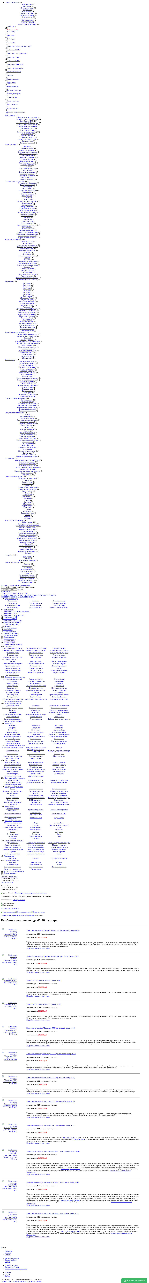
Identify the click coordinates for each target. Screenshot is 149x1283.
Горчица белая (27, 482)
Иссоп (27, 493)
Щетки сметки (27, 358)
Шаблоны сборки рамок (27, 154)
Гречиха (27, 485)
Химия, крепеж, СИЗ (27, 469)
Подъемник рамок (27, 177)
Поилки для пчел (27, 425)
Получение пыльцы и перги (27, 407)
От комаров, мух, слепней (27, 236)
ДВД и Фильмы (27, 522)
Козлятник (27, 498)
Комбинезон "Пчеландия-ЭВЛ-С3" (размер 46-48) (43, 1004)
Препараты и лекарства (27, 560)
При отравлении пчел (27, 208)
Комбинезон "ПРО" (13, 50)
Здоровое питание (27, 571)
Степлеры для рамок (27, 174)
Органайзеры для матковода (27, 261)
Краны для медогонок (27, 325)
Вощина (27, 146)
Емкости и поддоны (27, 382)
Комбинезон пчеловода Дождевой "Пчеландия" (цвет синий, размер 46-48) (52, 956)
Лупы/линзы (27, 254)
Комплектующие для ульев (26, 132)
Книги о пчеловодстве (27, 540)
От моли (27, 217)
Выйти (7, 1276)
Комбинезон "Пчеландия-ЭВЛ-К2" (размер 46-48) (43, 980)
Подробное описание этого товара (38, 948)
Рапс (27, 509)
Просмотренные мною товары (13, 871)
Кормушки (27, 557)
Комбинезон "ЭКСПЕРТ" (15, 64)
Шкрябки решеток (27, 356)
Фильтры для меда (27, 365)
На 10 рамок (27, 292)
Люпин (27, 500)
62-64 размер (10, 42)
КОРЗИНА (20, 595)
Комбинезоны (27, 4)
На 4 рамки (27, 287)
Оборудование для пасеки (14, 413)
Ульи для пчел (10, 115)
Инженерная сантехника (27, 465)
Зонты (27, 414)
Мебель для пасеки (27, 436)
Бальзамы (27, 564)
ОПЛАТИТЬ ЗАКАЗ (32, 595)
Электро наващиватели (27, 168)
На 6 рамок (27, 289)
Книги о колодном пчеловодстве (27, 526)
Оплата (7, 1255)
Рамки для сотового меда (27, 403)
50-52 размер (10, 32)
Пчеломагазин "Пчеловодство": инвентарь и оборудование (21, 1281)
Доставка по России (12, 1267)
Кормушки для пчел (27, 422)
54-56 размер (10, 35)
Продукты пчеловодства (26, 580)
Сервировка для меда (27, 402)
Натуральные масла (27, 577)
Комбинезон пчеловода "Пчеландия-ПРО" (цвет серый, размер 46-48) (50, 1101)
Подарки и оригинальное (27, 551)
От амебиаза (27, 197)
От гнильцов (27, 188)
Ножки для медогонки (27, 327)
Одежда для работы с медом (27, 380)
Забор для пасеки (27, 454)
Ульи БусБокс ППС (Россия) (27, 126)
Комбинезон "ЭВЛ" (13, 57)
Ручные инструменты (26, 462)
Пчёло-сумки (27, 392)
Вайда (27, 480)
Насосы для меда (27, 383)
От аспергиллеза (27, 199)
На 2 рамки (27, 283)
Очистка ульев (27, 349)
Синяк (27, 515)
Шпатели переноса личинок (27, 279)
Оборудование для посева (27, 478)
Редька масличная (27, 513)
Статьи (7, 1274)
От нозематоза (27, 192)
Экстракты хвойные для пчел (27, 212)
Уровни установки (27, 137)
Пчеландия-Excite (69, 1137)
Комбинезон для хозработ (15, 68)
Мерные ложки (27, 391)
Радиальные (27, 307)
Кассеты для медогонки (27, 323)
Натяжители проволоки (27, 176)
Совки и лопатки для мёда (27, 351)
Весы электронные (27, 369)
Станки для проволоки (27, 150)
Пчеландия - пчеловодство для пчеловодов (31, 893)
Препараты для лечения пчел (15, 181)
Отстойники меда (27, 374)
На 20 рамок (27, 294)
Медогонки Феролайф (27, 316)
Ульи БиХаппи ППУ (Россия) (27, 124)
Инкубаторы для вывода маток (27, 247)
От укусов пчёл (27, 227)
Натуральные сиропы (27, 578)
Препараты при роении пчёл (27, 201)
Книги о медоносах (27, 542)
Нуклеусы (27, 259)
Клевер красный (27, 496)
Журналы (27, 544)
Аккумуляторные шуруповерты (27, 456)
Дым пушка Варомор (27, 230)
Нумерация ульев (27, 134)
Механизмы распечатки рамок (27, 378)
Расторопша (27, 511)
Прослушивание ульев (27, 433)
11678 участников (19, 900)
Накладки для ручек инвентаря (27, 343)
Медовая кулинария (27, 531)
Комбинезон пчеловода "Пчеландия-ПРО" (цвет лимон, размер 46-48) (50, 1078)
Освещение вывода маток (27, 263)
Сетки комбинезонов (13, 72)
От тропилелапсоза (27, 194)
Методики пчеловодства (27, 533)
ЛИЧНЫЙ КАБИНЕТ (8, 595)
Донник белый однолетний (27, 489)
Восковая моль (27, 566)
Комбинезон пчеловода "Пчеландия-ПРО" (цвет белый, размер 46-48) (50, 1028)
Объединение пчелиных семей (27, 232)
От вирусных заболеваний (27, 183)
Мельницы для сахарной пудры (27, 440)
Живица (27, 568)
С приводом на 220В (27, 305)
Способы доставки (11, 1265)
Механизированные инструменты (26, 460)
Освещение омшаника (27, 434)
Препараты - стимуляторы (27, 190)
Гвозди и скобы (27, 170)
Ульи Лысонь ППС (26, 121)
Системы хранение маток (27, 274)
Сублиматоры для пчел (27, 210)
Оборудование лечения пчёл (26, 238)
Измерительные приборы (27, 385)
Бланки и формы (27, 547)
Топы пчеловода (27, 21)
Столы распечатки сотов (26, 367)
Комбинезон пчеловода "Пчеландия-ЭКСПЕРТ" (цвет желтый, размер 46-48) (53, 1151)
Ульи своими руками (27, 130)
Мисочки (27, 258)
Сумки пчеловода (27, 19)
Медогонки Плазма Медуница (27, 309)
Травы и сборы (26, 582)
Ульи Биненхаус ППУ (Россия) (27, 119)
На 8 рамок (27, 290)
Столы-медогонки (27, 331)
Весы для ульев (27, 141)
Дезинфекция (27, 203)
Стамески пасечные (27, 352)
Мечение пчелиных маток (27, 256)
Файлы (27, 553)
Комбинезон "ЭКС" (13, 61)
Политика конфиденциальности (16, 1269)
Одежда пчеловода (11, 2)
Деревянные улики (27, 128)
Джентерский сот (27, 241)
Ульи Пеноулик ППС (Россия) (27, 117)
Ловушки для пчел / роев (27, 423)
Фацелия (27, 516)
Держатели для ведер (27, 396)
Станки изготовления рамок (27, 152)
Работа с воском (26, 400)
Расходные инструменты (27, 464)
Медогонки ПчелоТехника (27, 314)
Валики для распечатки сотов (27, 334)
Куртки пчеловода (27, 8)
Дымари (27, 338)
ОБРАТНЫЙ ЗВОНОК (9, 593)
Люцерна (27, 502)
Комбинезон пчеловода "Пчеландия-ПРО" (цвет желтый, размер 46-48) (51, 1054)
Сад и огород (26, 475)
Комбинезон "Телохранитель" (16, 53)
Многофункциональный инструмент (27, 341)
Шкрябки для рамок (27, 165)
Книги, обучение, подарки (14, 520)
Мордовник (27, 504)
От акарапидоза (27, 196)
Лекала (27, 166)
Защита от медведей (27, 214)
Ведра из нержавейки (27, 363)
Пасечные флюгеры (27, 416)
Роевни (26, 427)
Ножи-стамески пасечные (27, 347)
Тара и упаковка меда (26, 362)
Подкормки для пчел (27, 207)
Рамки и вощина (10, 145)
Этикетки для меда (27, 371)
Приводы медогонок (27, 329)
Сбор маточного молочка (27, 405)
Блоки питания (27, 445)
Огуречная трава (27, 506)
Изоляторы (27, 243)
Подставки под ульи (27, 135)
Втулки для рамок (27, 159)
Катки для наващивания (27, 172)
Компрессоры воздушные (27, 447)
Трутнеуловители (27, 276)
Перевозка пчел (27, 442)
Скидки (7, 1262)
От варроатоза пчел (27, 185)
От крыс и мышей (27, 216)
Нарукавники (27, 10)
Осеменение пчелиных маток (27, 265)
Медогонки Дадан (26, 298)
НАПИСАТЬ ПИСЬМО (47, 595)
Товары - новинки (10, 873)
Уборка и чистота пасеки (26, 451)
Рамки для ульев (27, 148)
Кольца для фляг (27, 389)
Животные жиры (27, 569)
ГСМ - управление (27, 444)
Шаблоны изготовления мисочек (27, 278)
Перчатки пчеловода (27, 13)
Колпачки (27, 252)
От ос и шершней (27, 223)
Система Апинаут (27, 270)
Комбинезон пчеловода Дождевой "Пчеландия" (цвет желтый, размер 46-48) (52, 930)
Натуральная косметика (27, 575)
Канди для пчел (27, 205)
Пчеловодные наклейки (27, 535)
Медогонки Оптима (27, 321)
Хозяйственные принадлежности (27, 467)
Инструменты (9, 458)
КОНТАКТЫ (22, 593)
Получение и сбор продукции (15, 398)
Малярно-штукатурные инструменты (27, 471)
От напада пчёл (27, 221)
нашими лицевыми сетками (70, 1169)
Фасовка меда (27, 376)
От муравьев (27, 219)
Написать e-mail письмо (9, 877)
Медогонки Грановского (27, 310)
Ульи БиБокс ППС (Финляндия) (27, 123)
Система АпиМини (27, 269)
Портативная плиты (27, 418)
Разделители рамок (27, 179)
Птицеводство (10, 555)
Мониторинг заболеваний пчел (27, 234)
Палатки (27, 431)
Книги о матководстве (27, 529)
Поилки (27, 558)
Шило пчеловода (27, 354)
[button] (134, 1280)
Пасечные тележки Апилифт (27, 420)
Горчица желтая (27, 484)
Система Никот (27, 272)
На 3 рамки (27, 285)
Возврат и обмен (10, 1260)
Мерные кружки (27, 387)
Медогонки (9, 281)
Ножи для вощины (27, 155)
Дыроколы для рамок (27, 161)
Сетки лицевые (27, 17)
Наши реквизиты (7, 882)
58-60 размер (10, 39)
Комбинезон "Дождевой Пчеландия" (19, 46)
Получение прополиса (27, 409)
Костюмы (26, 6)
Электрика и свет (27, 473)
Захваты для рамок (26, 340)
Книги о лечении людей (27, 546)
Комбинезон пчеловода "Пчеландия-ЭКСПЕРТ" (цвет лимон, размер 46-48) (52, 1182)
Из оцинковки (27, 320)
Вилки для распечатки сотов (27, 336)
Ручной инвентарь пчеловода (15, 332)
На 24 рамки (27, 296)
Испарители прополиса (27, 411)
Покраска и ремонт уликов (27, 139)
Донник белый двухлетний (27, 487)
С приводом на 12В (27, 303)
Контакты (8, 1251)
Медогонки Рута (27, 300)
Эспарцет (27, 518)
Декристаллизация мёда (27, 372)
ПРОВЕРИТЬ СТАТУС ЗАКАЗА (12, 597)
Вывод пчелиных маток (13, 239)
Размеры (8, 1272)
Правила (8, 1253)
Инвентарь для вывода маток (27, 245)
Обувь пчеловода (27, 11)
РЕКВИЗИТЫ (29, 597)
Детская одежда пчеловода (27, 24)
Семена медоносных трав (14, 476)
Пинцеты (27, 267)
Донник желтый (27, 491)
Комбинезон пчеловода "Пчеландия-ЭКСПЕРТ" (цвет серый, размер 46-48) (52, 1213)
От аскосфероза (27, 186)
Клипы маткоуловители (27, 250)
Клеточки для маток (27, 248)
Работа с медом (10, 360)
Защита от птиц (27, 228)
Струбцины (27, 453)
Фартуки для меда (27, 22)
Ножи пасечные (27, 345)
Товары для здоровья (12, 562)
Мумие (27, 573)
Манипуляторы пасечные (27, 438)
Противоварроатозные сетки (27, 225)
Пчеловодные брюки (27, 15)
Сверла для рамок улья (27, 163)
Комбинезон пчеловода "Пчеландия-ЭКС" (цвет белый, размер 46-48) (50, 1125)
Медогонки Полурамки (27, 301)
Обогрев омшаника (27, 429)
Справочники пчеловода (27, 537)
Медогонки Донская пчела (27, 312)
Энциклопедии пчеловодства (27, 538)
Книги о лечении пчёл (27, 527)
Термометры (27, 449)
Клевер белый (27, 495)
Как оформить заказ (12, 1258)
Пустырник (27, 507)
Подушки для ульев (27, 143)
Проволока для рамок (27, 157)
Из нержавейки (26, 318)
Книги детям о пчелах (27, 549)
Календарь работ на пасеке (27, 524)
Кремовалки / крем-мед (27, 394)
